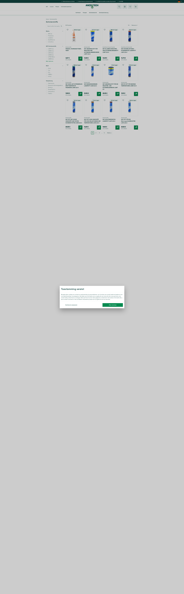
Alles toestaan (113, 305)
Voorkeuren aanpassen (71, 305)
